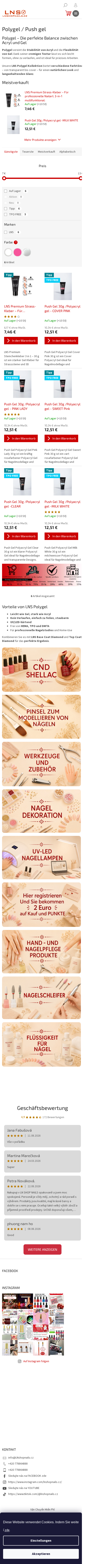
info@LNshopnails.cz (21, 1458)
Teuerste (28, 152)
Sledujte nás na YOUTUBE (23, 1488)
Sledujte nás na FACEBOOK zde (27, 1476)
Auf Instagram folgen (36, 1361)
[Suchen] (65, 5)
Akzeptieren (41, 1554)
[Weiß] (8, 252)
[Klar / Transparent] (27, 252)
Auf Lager (17, 191)
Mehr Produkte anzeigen (40, 139)
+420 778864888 (18, 1464)
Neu (14, 203)
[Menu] (76, 13)
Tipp (14, 209)
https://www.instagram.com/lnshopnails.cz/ (35, 1482)
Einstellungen (41, 1540)
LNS (14, 232)
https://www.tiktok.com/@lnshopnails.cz (33, 1494)
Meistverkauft (46, 152)
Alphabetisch (67, 152)
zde (7, 1530)
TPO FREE (17, 214)
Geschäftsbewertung (42, 1107)
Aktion (15, 197)
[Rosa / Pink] (17, 252)
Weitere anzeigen (42, 1249)
